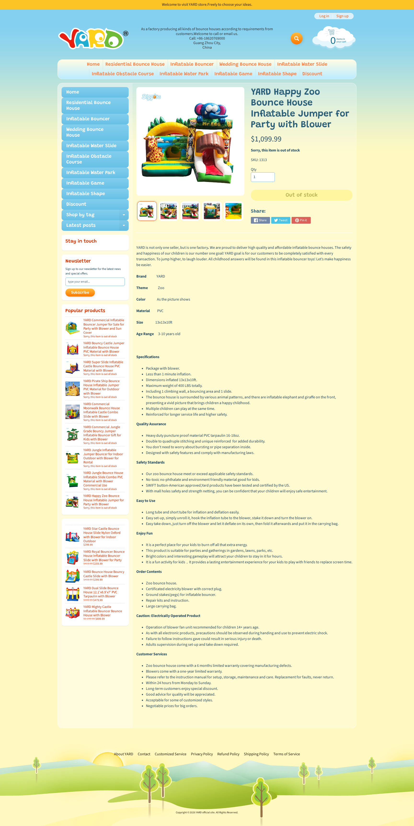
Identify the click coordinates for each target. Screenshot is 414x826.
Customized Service (170, 754)
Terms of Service (286, 754)
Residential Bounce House (135, 64)
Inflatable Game (233, 74)
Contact (144, 754)
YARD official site (205, 812)
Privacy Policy (202, 754)
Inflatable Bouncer (192, 64)
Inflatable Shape (277, 74)
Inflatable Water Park (184, 74)
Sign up (342, 16)
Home (93, 64)
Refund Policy (228, 754)
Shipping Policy (256, 754)
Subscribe (80, 293)
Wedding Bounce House (245, 64)
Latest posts (97, 227)
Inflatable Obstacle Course (123, 74)
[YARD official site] (93, 38)
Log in (324, 16)
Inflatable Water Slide (302, 64)
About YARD (123, 754)
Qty (253, 169)
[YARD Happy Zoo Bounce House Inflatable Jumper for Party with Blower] (147, 211)
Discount (312, 74)
